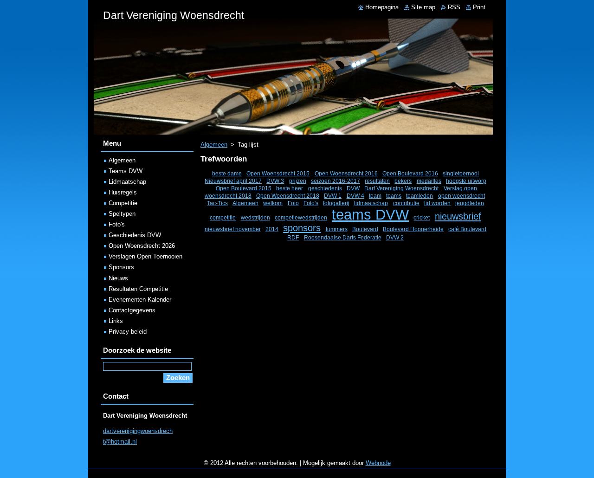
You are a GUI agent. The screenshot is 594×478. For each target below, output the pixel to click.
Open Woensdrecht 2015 (278, 173)
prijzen (297, 181)
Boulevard (365, 229)
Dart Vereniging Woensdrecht (401, 188)
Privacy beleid (128, 331)
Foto (293, 203)
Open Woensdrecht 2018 (287, 196)
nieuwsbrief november (233, 229)
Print (479, 7)
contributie (406, 203)
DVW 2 (395, 237)
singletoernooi (461, 173)
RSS (454, 7)
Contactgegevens (132, 310)
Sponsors (121, 267)
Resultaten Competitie (138, 288)
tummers (337, 229)
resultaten (377, 181)
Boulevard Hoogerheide (413, 229)
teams (393, 196)
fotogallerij (336, 203)
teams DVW (370, 214)
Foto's (310, 203)
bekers (403, 181)
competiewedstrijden (301, 217)
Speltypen (122, 213)
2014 (271, 229)
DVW (353, 188)
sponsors (302, 228)
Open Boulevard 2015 (243, 188)
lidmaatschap (371, 203)
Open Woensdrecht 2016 (346, 173)
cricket (421, 217)
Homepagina (382, 7)
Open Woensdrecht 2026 (142, 245)
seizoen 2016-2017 (335, 181)
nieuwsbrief (458, 216)
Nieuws (118, 278)
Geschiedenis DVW (135, 235)
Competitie (123, 203)
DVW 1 (333, 196)
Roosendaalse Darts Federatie (342, 237)
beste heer (289, 188)
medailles (429, 181)
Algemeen (213, 144)
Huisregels (123, 192)
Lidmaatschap (127, 181)
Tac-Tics (217, 203)
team (375, 196)
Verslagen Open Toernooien (145, 256)
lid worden (437, 203)
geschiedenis (325, 188)
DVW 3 (275, 181)
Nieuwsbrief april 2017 (233, 181)
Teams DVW (125, 171)
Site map (423, 7)
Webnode (378, 462)
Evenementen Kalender (140, 299)
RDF (293, 237)
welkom (273, 203)
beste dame (227, 173)
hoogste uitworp (466, 181)
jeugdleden (469, 203)
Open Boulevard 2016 (410, 173)
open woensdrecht (461, 196)
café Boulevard (467, 229)
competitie (223, 217)
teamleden (419, 196)
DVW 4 (355, 196)
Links (116, 320)
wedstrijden (255, 217)
